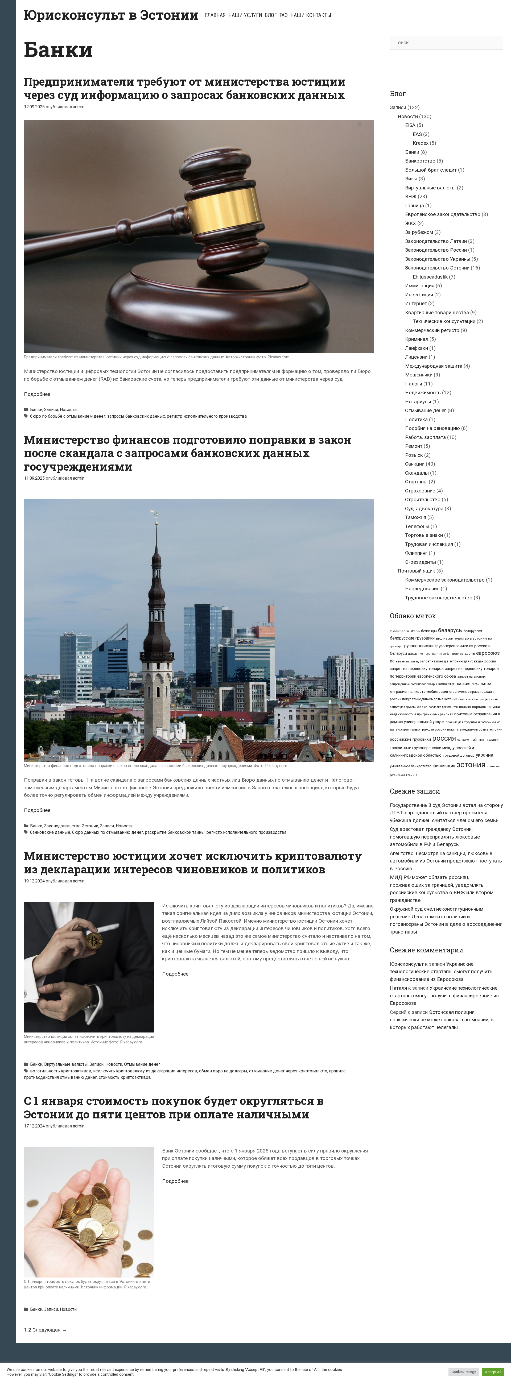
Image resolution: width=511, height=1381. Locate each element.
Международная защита (433, 366)
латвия (463, 683)
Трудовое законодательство (438, 598)
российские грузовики (410, 739)
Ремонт (413, 446)
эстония (471, 764)
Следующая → (49, 1330)
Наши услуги (245, 15)
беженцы (429, 631)
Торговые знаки (424, 535)
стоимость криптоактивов (125, 1077)
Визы (411, 179)
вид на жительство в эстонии (461, 638)
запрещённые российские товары (413, 684)
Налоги (413, 384)
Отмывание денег (142, 1064)
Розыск (414, 455)
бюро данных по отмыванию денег (107, 832)
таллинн (493, 739)
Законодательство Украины (437, 259)
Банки (36, 409)
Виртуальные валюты (66, 1064)
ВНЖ (411, 196)
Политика (416, 419)
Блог (271, 15)
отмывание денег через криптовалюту (288, 1070)
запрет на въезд (407, 661)
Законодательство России (436, 250)
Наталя (398, 988)
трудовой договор (459, 755)
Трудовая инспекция (429, 544)
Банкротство (420, 161)
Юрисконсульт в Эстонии (111, 14)
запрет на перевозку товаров (417, 668)
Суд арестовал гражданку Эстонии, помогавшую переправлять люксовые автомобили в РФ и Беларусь (435, 836)
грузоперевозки (418, 645)
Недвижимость (423, 392)
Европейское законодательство (442, 214)
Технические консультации (444, 321)
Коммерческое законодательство (445, 580)
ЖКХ (410, 223)
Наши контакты (310, 15)
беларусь (450, 630)
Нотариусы (418, 402)
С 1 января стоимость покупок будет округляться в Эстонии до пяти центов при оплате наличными (174, 1107)
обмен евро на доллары (223, 1070)
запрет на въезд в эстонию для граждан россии (458, 661)
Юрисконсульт (407, 964)
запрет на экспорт (472, 676)
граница (395, 646)
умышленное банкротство (410, 766)
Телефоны (417, 526)
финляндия (444, 765)
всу (490, 638)
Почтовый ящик (416, 571)
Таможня (415, 517)
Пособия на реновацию (432, 428)
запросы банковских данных (136, 416)
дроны (469, 654)
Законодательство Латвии (436, 241)
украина (484, 755)
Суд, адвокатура (424, 508)
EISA (410, 125)
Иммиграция (419, 286)
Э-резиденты (420, 562)
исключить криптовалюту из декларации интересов (145, 1070)
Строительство (422, 499)
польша (465, 707)
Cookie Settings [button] (464, 1372)
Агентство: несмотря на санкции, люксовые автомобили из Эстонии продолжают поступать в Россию (446, 861)
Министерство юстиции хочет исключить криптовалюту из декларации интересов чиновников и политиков (193, 862)
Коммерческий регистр (432, 330)
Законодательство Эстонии (71, 825)
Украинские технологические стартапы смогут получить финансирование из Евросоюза (441, 971)
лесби (475, 684)
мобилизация (437, 692)
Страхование (420, 491)
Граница (414, 205)
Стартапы (416, 482)
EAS (417, 134)
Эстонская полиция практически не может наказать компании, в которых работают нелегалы (442, 1019)
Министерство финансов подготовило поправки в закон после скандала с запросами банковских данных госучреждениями (188, 453)
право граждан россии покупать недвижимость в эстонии (456, 729)
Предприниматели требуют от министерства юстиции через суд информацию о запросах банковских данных (185, 88)
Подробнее (37, 394)
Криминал (416, 339)
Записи (51, 409)
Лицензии (416, 357)
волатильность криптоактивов (60, 1070)
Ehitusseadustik (430, 277)
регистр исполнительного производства (207, 416)
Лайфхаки (416, 348)
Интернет (416, 303)
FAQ (283, 15)
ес (392, 660)
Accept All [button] (493, 1372)
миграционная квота (407, 691)
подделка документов (443, 707)
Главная (215, 15)
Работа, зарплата (425, 437)
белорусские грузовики (412, 638)
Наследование (422, 589)
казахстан (446, 684)
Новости (68, 409)
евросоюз (488, 653)
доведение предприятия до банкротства (435, 654)
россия (444, 738)
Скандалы (417, 473)
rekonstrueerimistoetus (405, 631)
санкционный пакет (471, 739)
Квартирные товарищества (437, 312)
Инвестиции (419, 295)
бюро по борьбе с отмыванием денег (67, 416)
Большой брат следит (431, 170)
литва (486, 683)
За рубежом (419, 232)
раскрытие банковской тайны (175, 832)
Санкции (415, 464)
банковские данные (50, 832)
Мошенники (418, 375)
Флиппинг (416, 553)
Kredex (420, 143)
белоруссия (472, 631)
